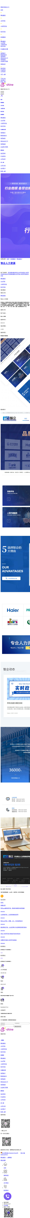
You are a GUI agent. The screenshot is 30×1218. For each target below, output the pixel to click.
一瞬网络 (9, 1157)
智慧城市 (3, 56)
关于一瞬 (3, 74)
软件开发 (3, 31)
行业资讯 (3, 70)
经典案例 (3, 37)
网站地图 (3, 1160)
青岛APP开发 (19, 272)
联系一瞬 (3, 81)
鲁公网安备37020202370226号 (10, 1153)
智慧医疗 (3, 53)
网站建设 (3, 15)
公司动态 (3, 71)
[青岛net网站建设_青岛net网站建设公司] (6, 886)
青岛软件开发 (6, 274)
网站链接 (3, 295)
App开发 (3, 43)
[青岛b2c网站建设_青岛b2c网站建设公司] (22, 886)
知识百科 (3, 68)
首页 (2, 10)
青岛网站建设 (11, 272)
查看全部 (3, 905)
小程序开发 (4, 26)
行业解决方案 (4, 49)
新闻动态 (3, 64)
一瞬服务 (2, 1040)
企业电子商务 (4, 61)
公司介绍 (3, 78)
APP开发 (3, 20)
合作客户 (3, 80)
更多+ (2, 902)
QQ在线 (6, 1205)
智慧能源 (3, 59)
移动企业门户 (4, 58)
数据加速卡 (4, 54)
